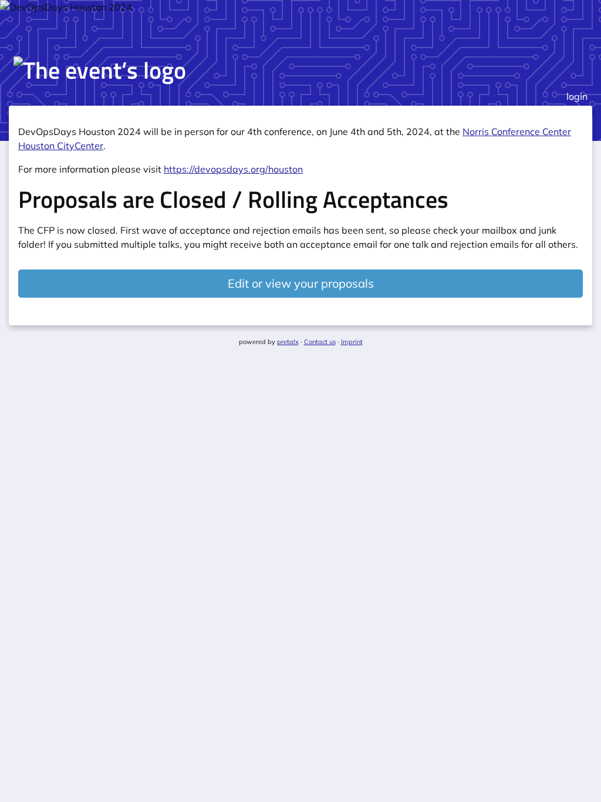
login (577, 96)
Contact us (320, 342)
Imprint (352, 342)
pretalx (288, 342)
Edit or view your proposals (301, 283)
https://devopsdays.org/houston (233, 169)
